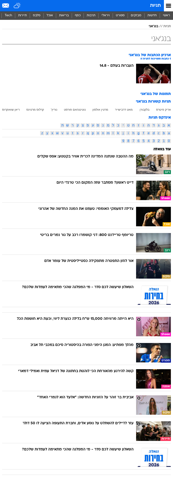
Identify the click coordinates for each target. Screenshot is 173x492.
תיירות (22, 15)
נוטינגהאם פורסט (75, 109)
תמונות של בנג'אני (156, 94)
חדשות (152, 15)
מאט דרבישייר (124, 109)
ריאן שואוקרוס (11, 109)
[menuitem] (152, 15)
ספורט (120, 15)
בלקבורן (144, 109)
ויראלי (105, 15)
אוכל (50, 15)
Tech (8, 15)
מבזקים (136, 15)
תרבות (91, 15)
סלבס (37, 15)
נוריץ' (54, 109)
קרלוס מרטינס (35, 109)
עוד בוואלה (162, 149)
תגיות (155, 5)
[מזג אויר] (17, 6)
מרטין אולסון (100, 109)
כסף (78, 15)
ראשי (166, 15)
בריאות (64, 15)
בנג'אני (153, 26)
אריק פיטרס (163, 109)
